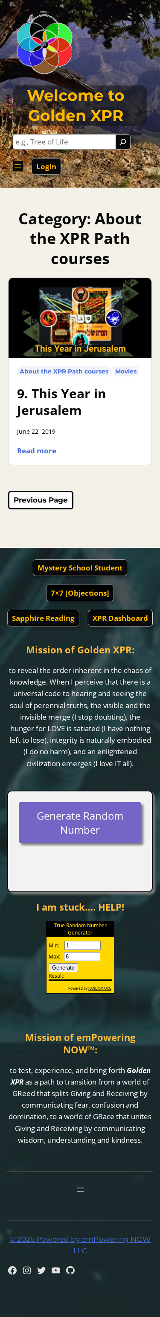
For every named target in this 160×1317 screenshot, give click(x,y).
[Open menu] (18, 166)
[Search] (123, 142)
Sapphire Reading (43, 618)
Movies (126, 371)
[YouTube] (56, 1270)
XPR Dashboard (120, 618)
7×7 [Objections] (80, 593)
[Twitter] (41, 1270)
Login (46, 166)
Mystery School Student (80, 568)
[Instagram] (27, 1270)
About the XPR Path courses (64, 371)
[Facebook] (12, 1270)
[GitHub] (70, 1270)
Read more (41, 450)
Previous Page (41, 500)
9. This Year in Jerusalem (61, 401)
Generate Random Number (80, 822)
